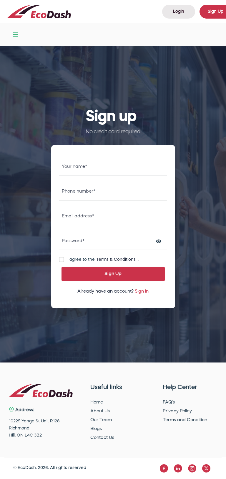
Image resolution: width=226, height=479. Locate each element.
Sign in (142, 291)
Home (96, 402)
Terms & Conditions (116, 259)
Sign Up (113, 274)
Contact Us (102, 438)
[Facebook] (164, 468)
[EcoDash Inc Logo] (39, 11)
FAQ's (169, 402)
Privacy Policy (177, 411)
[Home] (41, 390)
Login (178, 11)
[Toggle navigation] (15, 34)
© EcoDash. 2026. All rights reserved (49, 468)
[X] (206, 468)
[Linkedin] (179, 468)
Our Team (101, 420)
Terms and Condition (185, 420)
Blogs (96, 429)
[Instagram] (193, 468)
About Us (100, 411)
